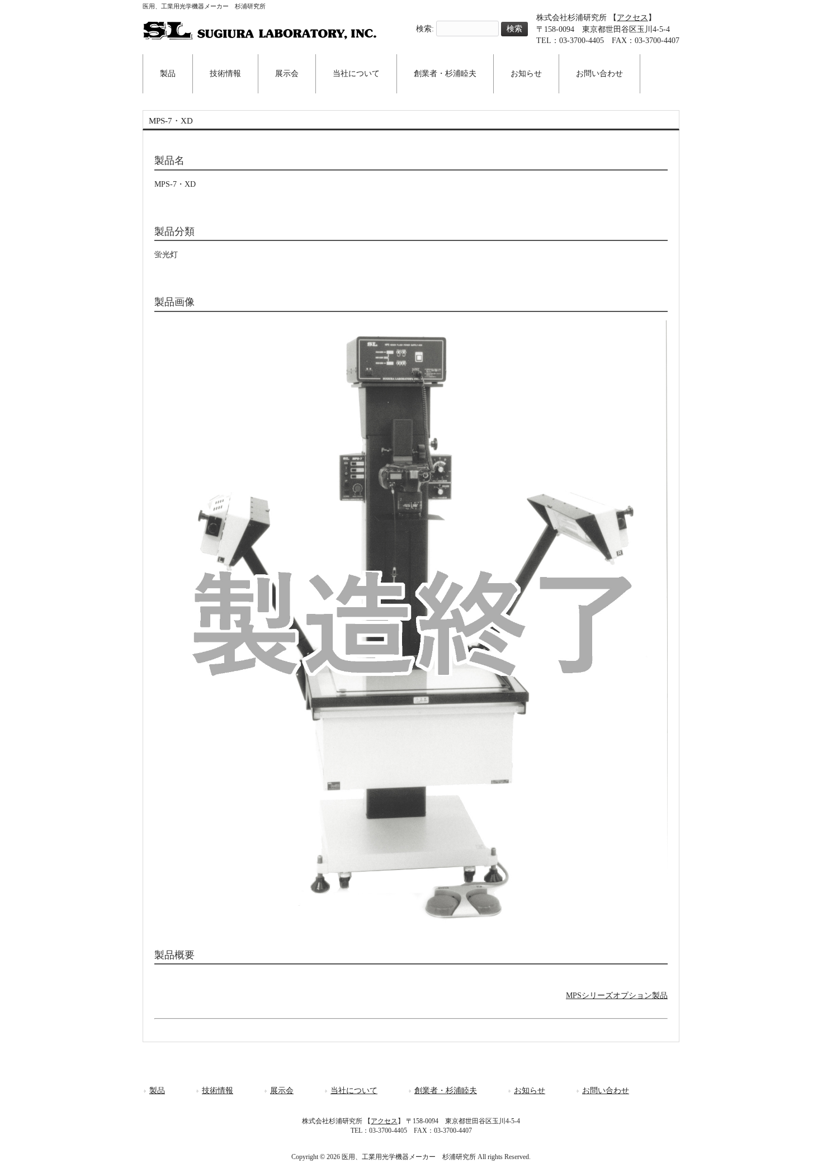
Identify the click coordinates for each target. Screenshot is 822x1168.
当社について (353, 1090)
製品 (157, 1090)
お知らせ (529, 1090)
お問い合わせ (605, 1090)
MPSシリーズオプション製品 (617, 995)
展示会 (282, 1090)
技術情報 (217, 1090)
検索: (425, 29)
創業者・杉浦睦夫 (445, 1090)
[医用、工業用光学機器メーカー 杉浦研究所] (260, 36)
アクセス (632, 17)
